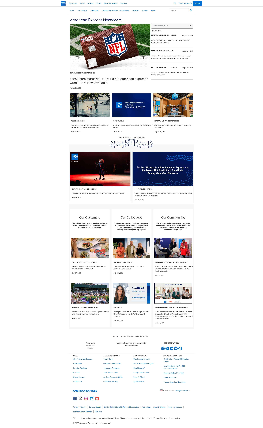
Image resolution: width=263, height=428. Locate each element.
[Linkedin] (171, 348)
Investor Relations (131, 345)
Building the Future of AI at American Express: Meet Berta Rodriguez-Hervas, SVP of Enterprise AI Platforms (131, 314)
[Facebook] (163, 348)
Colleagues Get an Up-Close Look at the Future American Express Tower (129, 267)
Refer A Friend (139, 377)
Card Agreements (175, 407)
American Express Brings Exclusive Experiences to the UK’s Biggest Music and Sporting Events (90, 313)
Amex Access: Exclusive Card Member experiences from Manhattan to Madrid (98, 193)
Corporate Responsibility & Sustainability (131, 343)
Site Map (98, 412)
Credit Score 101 (170, 377)
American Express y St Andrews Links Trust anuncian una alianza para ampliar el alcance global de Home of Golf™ (170, 57)
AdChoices (146, 407)
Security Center (159, 407)
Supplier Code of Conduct (174, 373)
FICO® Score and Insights (143, 363)
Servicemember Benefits (82, 412)
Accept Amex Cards (141, 372)
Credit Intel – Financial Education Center (176, 360)
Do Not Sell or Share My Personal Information (121, 407)
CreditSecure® (139, 368)
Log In (197, 3)
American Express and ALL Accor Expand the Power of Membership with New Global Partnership (89, 126)
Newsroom (90, 345)
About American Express (82, 359)
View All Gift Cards (110, 372)
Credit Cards (108, 359)
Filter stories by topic (160, 26)
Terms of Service (79, 407)
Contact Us (77, 382)
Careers (90, 348)
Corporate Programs (111, 368)
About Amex (90, 343)
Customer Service (185, 3)
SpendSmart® (138, 382)
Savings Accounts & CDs (113, 377)
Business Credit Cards (112, 363)
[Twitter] (167, 348)
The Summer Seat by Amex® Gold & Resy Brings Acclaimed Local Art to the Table (89, 267)
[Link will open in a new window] (75, 398)
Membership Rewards (141, 359)
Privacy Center (95, 407)
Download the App (110, 382)
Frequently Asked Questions (174, 382)
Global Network (79, 377)
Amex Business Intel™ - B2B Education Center (174, 367)
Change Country (181, 391)
